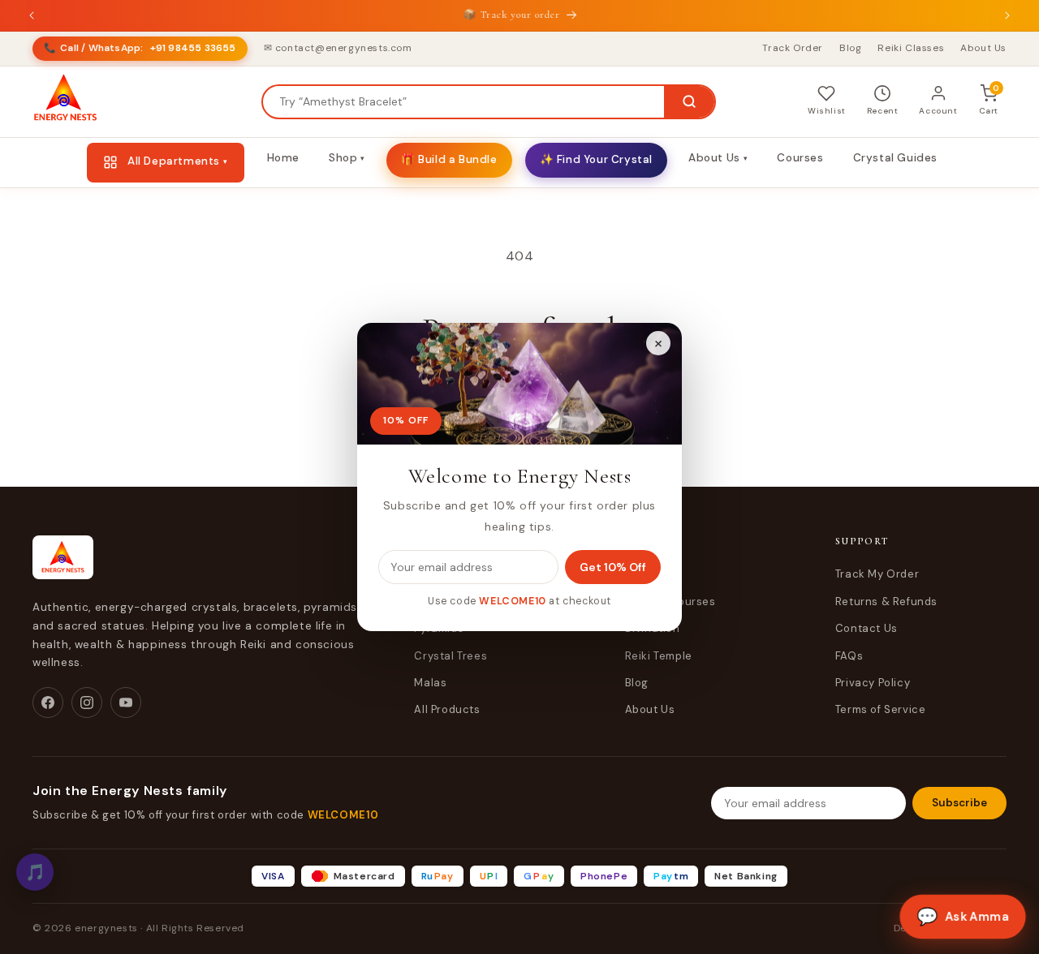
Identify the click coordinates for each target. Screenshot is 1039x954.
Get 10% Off (613, 567)
